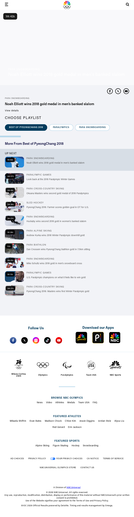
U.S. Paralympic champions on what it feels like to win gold (56, 278)
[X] (24, 340)
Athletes (59, 403)
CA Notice (93, 459)
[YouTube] (59, 340)
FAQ (95, 403)
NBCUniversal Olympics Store (58, 468)
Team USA (83, 403)
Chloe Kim (70, 421)
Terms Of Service (113, 459)
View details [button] (12, 111)
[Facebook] (13, 340)
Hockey (76, 446)
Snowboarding (91, 446)
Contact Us (87, 468)
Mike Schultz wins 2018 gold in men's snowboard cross (54, 263)
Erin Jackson (75, 427)
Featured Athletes (67, 416)
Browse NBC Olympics (67, 398)
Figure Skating (60, 446)
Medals (71, 403)
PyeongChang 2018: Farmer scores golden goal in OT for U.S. (57, 207)
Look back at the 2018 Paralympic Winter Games (50, 179)
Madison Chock (53, 421)
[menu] (6, 5)
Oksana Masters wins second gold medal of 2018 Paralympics (57, 193)
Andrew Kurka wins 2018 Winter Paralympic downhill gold (55, 235)
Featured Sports (67, 441)
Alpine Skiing (42, 446)
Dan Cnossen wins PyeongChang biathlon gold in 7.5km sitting (58, 249)
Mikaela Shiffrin (18, 421)
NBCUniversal (74, 487)
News (40, 403)
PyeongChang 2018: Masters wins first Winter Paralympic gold (57, 291)
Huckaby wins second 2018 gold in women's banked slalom (56, 221)
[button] (26, 127)
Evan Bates (36, 421)
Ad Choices (17, 459)
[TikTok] (47, 340)
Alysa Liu (119, 421)
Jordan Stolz (104, 421)
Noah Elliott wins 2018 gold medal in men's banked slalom (55, 163)
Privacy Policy (37, 459)
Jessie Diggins (87, 421)
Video (49, 403)
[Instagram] (36, 340)
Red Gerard (58, 427)
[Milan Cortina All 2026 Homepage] (67, 5)
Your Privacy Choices (69, 459)
